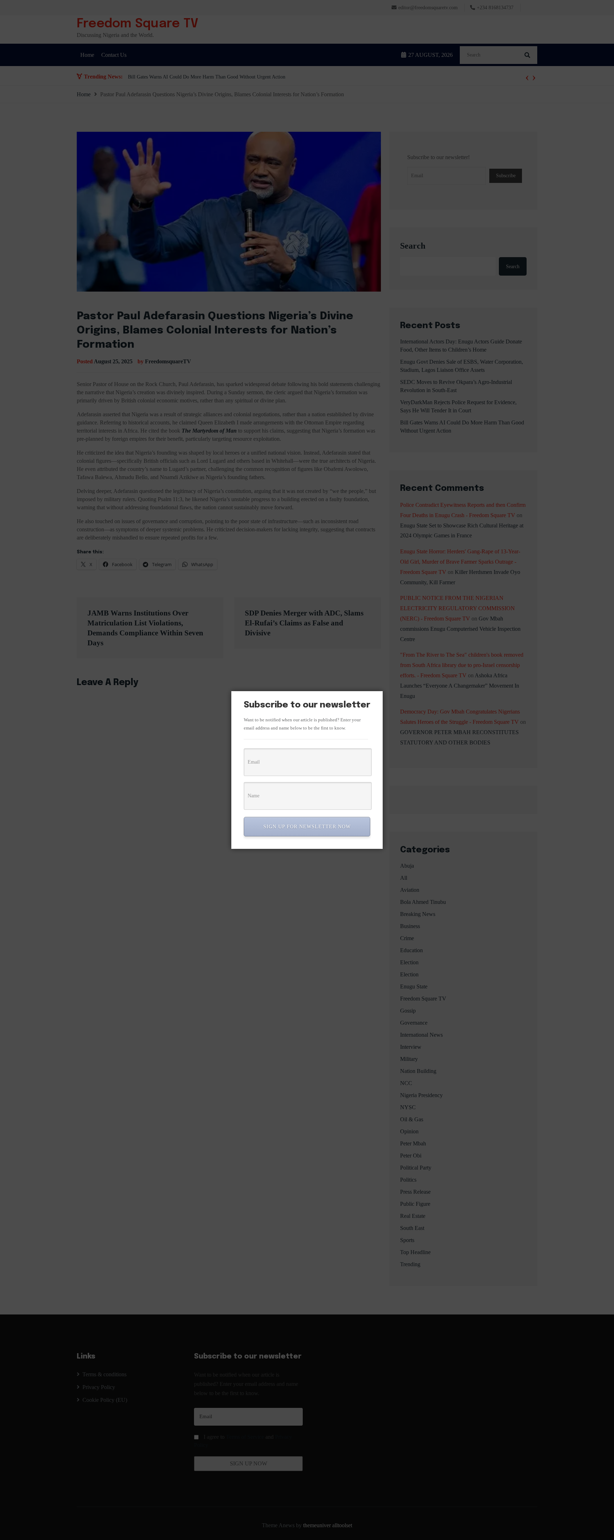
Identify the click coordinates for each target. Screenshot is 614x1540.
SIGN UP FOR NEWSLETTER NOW (307, 826)
